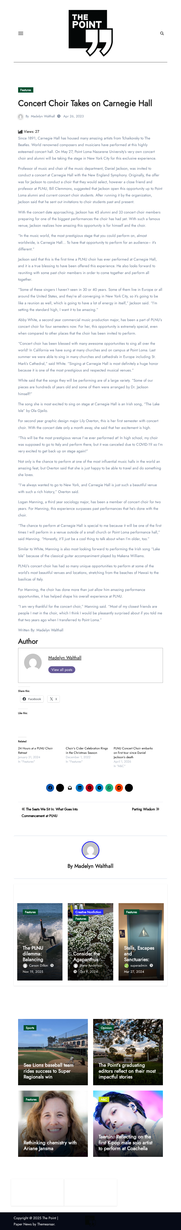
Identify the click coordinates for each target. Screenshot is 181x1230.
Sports (30, 1028)
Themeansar (45, 1224)
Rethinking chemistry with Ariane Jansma (50, 1145)
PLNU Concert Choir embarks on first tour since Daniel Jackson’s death (133, 752)
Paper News (23, 1224)
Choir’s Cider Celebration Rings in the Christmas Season (87, 750)
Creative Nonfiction (88, 912)
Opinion (106, 1028)
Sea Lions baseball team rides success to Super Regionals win (49, 1070)
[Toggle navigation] (21, 33)
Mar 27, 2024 (134, 971)
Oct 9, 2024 (89, 971)
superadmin (139, 965)
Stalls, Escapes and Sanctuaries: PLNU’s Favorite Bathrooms (140, 959)
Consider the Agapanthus (86, 956)
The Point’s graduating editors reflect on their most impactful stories (127, 1070)
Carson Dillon (39, 965)
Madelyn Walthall (43, 116)
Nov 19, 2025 (33, 971)
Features (25, 90)
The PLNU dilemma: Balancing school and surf (39, 956)
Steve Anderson (91, 965)
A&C (104, 1099)
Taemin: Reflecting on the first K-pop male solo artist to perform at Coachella (125, 1142)
